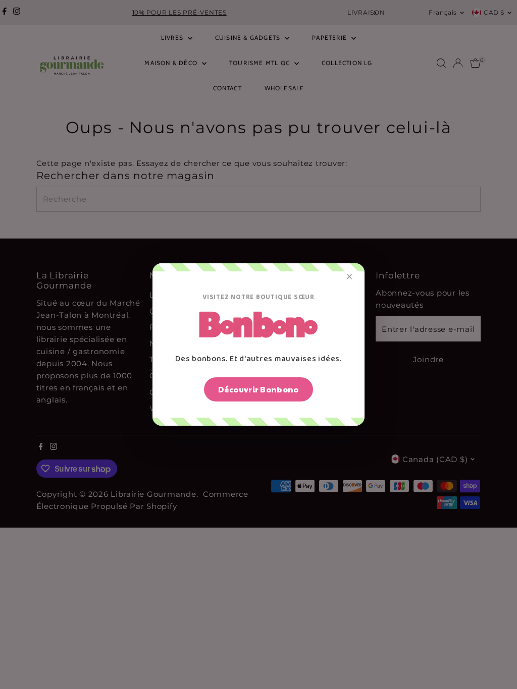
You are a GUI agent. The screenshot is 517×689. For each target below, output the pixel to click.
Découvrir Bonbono (258, 389)
